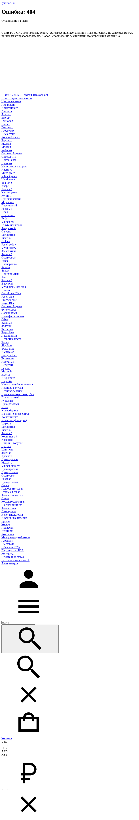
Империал (7, 351)
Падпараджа (9, 264)
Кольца (5, 524)
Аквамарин (8, 104)
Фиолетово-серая (12, 495)
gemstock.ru (8, 3)
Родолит (6, 140)
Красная (6, 456)
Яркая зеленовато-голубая (17, 394)
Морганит (7, 202)
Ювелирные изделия (14, 517)
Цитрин (6, 446)
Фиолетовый (9, 309)
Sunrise (5, 267)
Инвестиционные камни (16, 98)
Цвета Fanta (8, 159)
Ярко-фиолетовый (12, 316)
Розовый (6, 189)
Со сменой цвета (11, 153)
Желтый (6, 238)
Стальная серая (10, 491)
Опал (4, 211)
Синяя (5, 498)
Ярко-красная (9, 459)
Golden (5, 241)
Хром (4, 407)
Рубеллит (7, 400)
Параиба (6, 381)
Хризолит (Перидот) (14, 420)
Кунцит (6, 195)
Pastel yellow (9, 244)
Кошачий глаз (9, 416)
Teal (3, 277)
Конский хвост (10, 137)
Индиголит (8, 377)
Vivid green (8, 179)
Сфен (4, 319)
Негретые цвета (11, 338)
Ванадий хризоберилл (15, 413)
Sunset (5, 270)
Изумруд (6, 169)
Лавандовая (8, 511)
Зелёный (6, 322)
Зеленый (6, 254)
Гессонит (7, 127)
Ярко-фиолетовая (12, 514)
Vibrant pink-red (10, 465)
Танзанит (7, 329)
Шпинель (7, 449)
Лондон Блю (9, 355)
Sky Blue (6, 345)
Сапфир (6, 231)
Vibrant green (9, 176)
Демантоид (8, 133)
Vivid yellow (8, 247)
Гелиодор (7, 120)
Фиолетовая (8, 508)
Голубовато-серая (12, 488)
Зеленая (6, 452)
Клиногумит (9, 192)
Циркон (6, 423)
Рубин (5, 218)
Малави (6, 143)
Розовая (6, 478)
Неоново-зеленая (11, 390)
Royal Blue (7, 303)
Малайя (6, 146)
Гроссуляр (7, 130)
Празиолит (8, 215)
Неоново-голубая (12, 387)
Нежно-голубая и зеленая (17, 384)
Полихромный (10, 273)
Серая (5, 485)
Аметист (6, 111)
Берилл (5, 117)
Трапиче (6, 182)
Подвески (7, 527)
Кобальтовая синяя (12, 501)
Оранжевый (8, 257)
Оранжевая (8, 475)
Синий (5, 290)
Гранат (5, 124)
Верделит (7, 364)
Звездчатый (8, 228)
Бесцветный (8, 234)
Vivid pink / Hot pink (13, 286)
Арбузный (7, 361)
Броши (5, 521)
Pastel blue (7, 296)
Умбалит (6, 150)
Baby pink (7, 283)
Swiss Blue (7, 348)
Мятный (6, 371)
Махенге (6, 462)
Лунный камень (11, 198)
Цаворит (6, 163)
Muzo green (8, 172)
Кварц (5, 185)
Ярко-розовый (10, 403)
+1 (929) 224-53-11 (12, 94)
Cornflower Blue (11, 293)
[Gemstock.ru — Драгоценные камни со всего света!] (69, 91)
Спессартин (8, 156)
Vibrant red (7, 221)
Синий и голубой (12, 443)
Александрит (9, 107)
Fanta (4, 260)
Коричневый (9, 436)
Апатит (6, 114)
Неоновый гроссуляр (14, 166)
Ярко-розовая (9, 472)
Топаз (5, 342)
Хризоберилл (9, 410)
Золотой (6, 325)
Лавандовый (9, 312)
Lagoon (5, 368)
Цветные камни (11, 101)
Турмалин (7, 358)
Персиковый (9, 205)
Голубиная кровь (11, 225)
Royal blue (7, 332)
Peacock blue (9, 299)
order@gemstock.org (36, 94)
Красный (7, 439)
